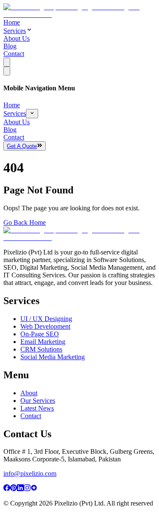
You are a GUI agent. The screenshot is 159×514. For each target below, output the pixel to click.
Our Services (37, 400)
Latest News (37, 408)
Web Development (45, 326)
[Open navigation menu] (6, 62)
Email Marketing (42, 341)
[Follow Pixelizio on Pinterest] (13, 488)
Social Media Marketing (52, 356)
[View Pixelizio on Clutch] (34, 488)
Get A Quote (22, 146)
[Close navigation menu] (6, 71)
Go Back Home (24, 222)
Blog (10, 46)
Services (14, 30)
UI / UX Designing (46, 318)
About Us (16, 38)
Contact (13, 53)
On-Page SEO (39, 334)
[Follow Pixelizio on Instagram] (27, 488)
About (28, 393)
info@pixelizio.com (29, 473)
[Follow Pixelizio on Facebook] (6, 488)
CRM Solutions (41, 349)
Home (11, 22)
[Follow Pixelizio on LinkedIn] (20, 488)
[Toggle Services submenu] (32, 113)
